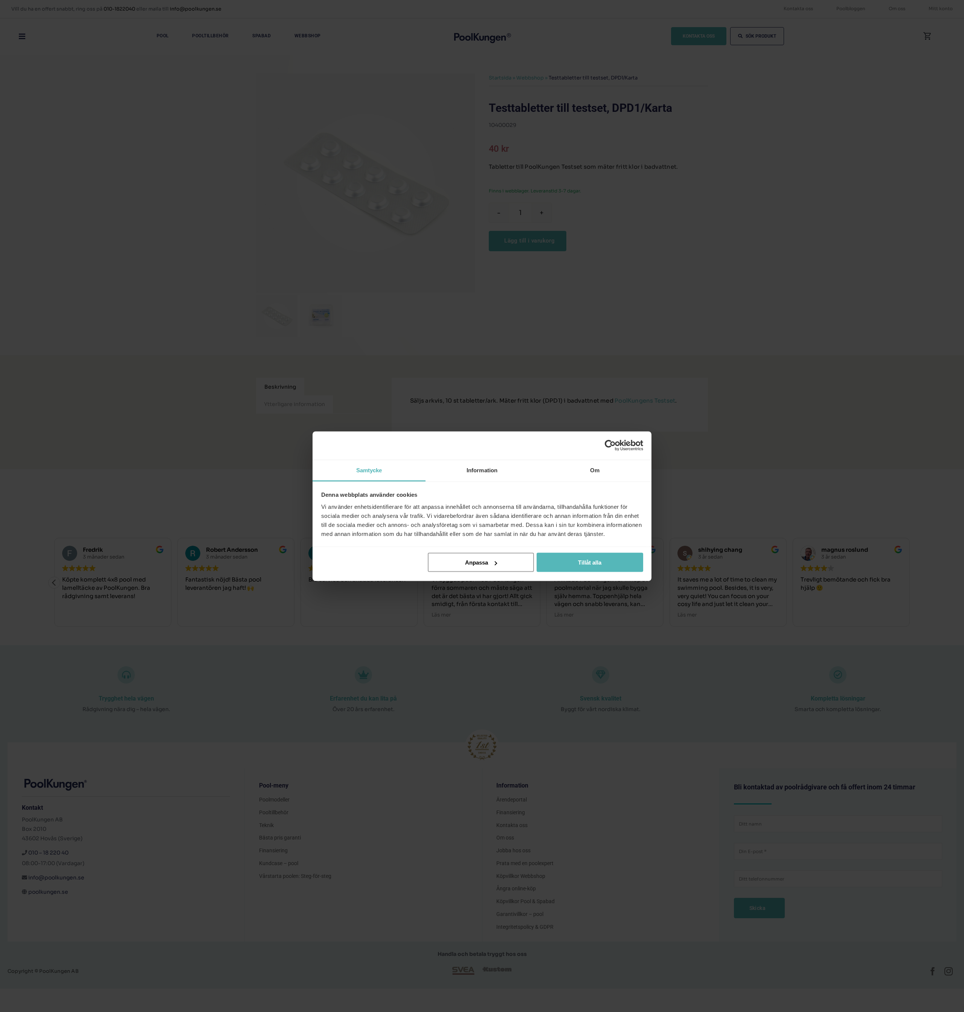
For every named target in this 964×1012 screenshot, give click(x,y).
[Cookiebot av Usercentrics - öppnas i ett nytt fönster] (610, 445)
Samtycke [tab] (369, 470)
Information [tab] (482, 470)
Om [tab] (594, 470)
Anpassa (476, 562)
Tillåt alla (589, 562)
